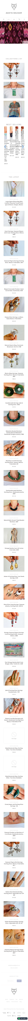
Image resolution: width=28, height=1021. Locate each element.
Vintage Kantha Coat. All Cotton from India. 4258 (14, 549)
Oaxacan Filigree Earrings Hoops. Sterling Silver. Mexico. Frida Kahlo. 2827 (14, 951)
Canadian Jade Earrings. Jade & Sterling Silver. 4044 (14, 403)
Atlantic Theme (7, 1009)
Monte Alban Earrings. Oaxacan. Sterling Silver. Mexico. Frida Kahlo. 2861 (14, 375)
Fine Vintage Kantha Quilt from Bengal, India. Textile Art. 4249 (14, 663)
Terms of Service (14, 1001)
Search (6, 999)
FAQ (16, 999)
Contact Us (12, 999)
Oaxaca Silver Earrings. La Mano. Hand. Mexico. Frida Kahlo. (14, 317)
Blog (21, 1001)
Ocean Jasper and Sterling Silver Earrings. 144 (14, 805)
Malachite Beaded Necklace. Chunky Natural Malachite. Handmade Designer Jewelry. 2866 (14, 432)
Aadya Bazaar (14, 13)
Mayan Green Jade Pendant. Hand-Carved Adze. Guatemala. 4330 (14, 289)
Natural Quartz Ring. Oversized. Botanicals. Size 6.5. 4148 (14, 346)
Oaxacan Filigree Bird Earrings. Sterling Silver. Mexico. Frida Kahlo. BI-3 (14, 863)
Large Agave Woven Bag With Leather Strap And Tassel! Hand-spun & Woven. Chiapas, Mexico (14, 203)
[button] (23, 146)
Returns (8, 1001)
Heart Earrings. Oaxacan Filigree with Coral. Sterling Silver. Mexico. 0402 (14, 232)
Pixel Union (13, 1009)
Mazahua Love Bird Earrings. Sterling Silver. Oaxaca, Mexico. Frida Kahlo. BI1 (14, 462)
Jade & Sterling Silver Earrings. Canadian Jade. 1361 (14, 691)
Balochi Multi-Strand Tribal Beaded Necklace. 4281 (14, 521)
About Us (21, 999)
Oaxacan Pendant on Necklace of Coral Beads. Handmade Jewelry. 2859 (14, 834)
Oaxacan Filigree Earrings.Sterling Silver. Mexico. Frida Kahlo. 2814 (14, 261)
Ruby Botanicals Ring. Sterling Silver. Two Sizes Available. (14, 748)
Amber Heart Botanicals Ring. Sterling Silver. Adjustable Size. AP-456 (14, 893)
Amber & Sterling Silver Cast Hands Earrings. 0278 (14, 577)
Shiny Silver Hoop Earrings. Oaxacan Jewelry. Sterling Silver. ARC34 (14, 605)
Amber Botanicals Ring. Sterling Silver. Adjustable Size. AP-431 (14, 922)
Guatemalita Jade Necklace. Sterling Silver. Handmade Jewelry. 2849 (14, 492)
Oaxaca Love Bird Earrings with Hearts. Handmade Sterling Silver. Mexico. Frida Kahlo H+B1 (14, 720)
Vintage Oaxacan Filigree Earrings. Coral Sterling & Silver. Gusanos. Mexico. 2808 (14, 634)
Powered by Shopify (20, 1009)
